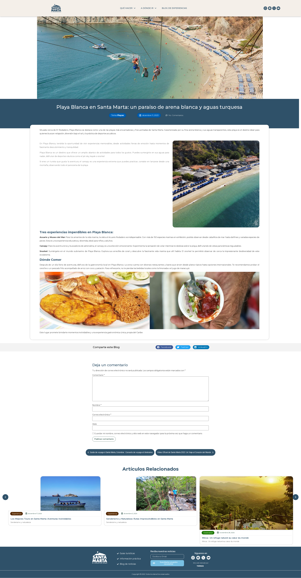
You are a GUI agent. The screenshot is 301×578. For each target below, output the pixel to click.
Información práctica (130, 558)
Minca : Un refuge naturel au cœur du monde (129, 538)
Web (94, 424)
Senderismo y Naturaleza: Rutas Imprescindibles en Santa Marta (44, 519)
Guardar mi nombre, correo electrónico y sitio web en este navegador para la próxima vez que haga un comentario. (148, 434)
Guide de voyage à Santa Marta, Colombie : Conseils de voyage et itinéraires (121, 452)
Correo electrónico (101, 415)
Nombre (96, 405)
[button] (164, 347)
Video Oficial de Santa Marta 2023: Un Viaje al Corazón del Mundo (184, 452)
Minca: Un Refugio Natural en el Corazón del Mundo (229, 538)
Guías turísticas (127, 553)
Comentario (98, 375)
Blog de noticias (128, 564)
